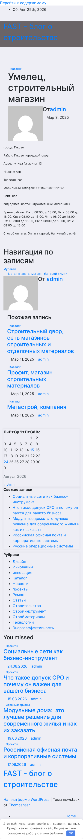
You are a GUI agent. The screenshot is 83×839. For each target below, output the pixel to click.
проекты (20, 589)
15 (32, 450)
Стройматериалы (29, 616)
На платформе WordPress (26, 799)
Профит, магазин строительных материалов (30, 379)
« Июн (9, 484)
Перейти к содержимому (23, 2)
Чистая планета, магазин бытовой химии (36, 273)
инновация (22, 572)
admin (58, 109)
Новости (21, 583)
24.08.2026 (18, 666)
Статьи (19, 600)
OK (71, 833)
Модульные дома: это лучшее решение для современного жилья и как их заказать (46, 524)
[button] (66, 54)
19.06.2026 (17, 738)
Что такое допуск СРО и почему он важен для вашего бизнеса (36, 684)
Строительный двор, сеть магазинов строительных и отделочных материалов (40, 341)
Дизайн (19, 561)
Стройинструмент (29, 611)
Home (70, 816)
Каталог (16, 68)
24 (6, 462)
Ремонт (19, 594)
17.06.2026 (17, 764)
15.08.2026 (17, 699)
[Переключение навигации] (40, 54)
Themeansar (19, 805)
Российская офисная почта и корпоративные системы (40, 753)
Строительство (27, 605)
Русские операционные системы (43, 546)
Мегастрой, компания (36, 407)
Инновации (23, 567)
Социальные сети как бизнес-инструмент (33, 654)
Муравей (10, 269)
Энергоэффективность (33, 627)
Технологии (23, 622)
